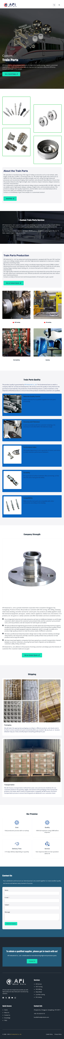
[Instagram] (12, 997)
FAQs (5, 1020)
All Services (39, 984)
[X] (6, 997)
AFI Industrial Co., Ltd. (16, 1034)
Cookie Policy (49, 1034)
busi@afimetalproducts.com (41, 1017)
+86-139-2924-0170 (39, 1013)
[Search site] (59, 5)
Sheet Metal (39, 992)
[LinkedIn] (9, 997)
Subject (7, 905)
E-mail (6, 897)
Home (6, 1010)
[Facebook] (3, 997)
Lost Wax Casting (40, 994)
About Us (6, 1012)
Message (7, 912)
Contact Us (32, 961)
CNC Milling (39, 989)
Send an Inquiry (11, 924)
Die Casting (39, 997)
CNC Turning (39, 986)
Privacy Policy (58, 1034)
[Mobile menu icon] (54, 5)
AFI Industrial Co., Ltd (30, 384)
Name (6, 890)
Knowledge (7, 1018)
